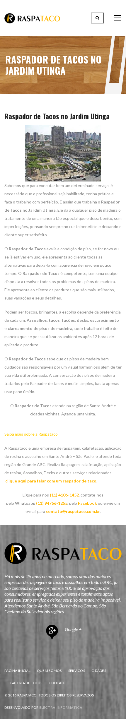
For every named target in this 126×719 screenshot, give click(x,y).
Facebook (87, 503)
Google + (72, 629)
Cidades (98, 670)
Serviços (76, 670)
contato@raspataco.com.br (73, 511)
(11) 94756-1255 (51, 503)
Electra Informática (60, 707)
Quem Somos (49, 670)
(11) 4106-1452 (64, 494)
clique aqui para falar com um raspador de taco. (51, 480)
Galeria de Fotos (26, 683)
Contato (57, 683)
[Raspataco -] (32, 17)
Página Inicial (17, 670)
